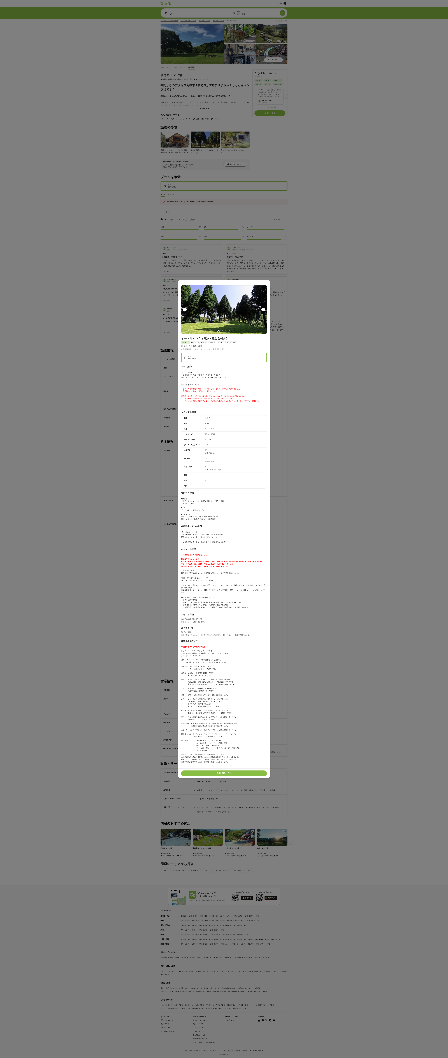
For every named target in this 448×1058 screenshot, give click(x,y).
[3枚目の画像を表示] (225, 330)
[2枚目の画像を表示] (222, 330)
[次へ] (263, 309)
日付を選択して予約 (224, 773)
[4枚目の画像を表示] (229, 330)
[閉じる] (180, 283)
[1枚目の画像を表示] (218, 330)
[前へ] (185, 309)
